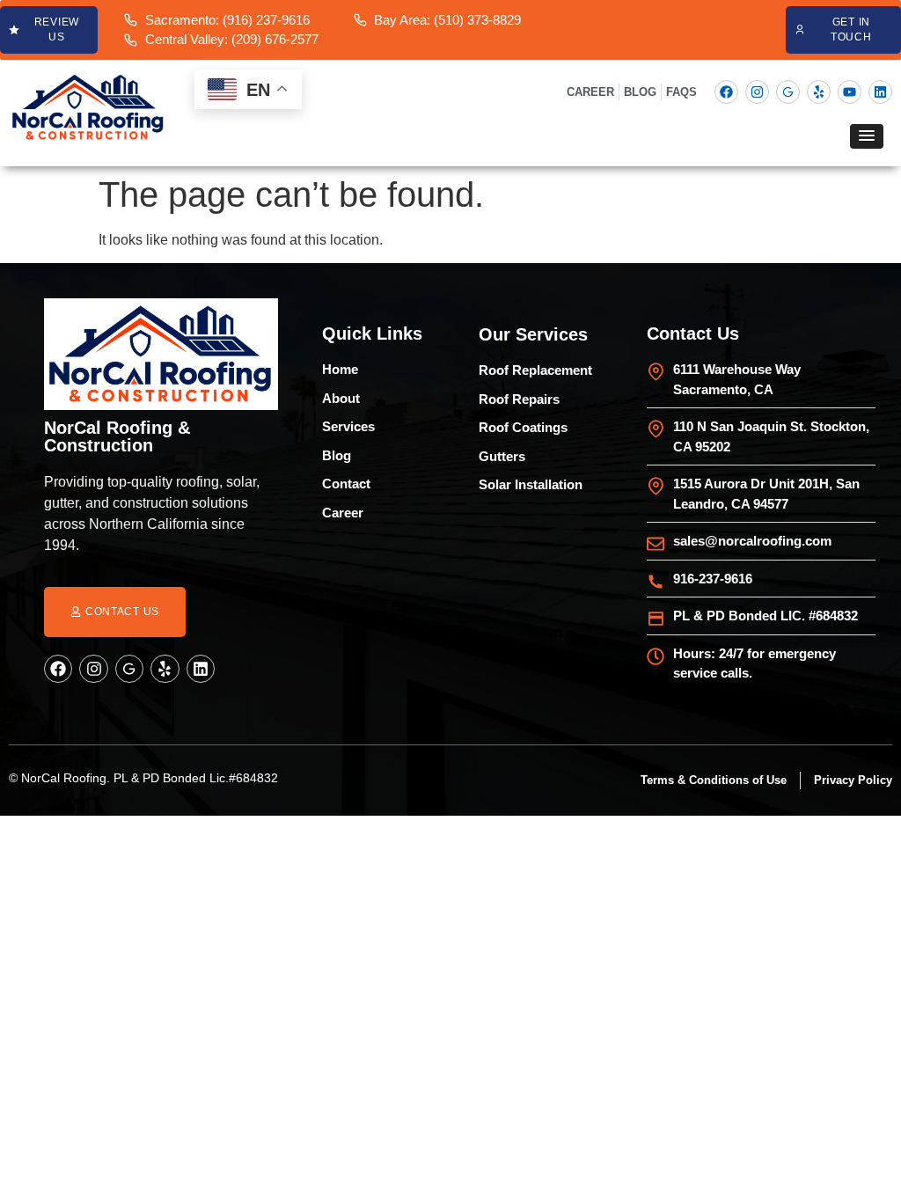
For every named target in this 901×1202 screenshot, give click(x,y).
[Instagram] (757, 92)
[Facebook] (726, 92)
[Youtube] (849, 92)
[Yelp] (819, 92)
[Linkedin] (880, 92)
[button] (866, 136)
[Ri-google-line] (788, 92)
